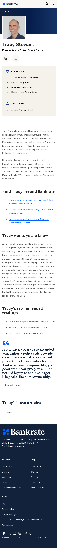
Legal (4, 504)
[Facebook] (3, 533)
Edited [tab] (8, 412)
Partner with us (37, 487)
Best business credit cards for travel (26, 333)
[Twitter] (9, 533)
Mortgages (7, 466)
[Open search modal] (47, 4)
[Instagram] (14, 533)
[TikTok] (30, 533)
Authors (5, 11)
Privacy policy (8, 509)
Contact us (35, 482)
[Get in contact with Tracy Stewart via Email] (15, 58)
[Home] (12, 3)
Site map (35, 472)
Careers (34, 477)
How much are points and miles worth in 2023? (32, 321)
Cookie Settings (9, 514)
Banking (5, 472)
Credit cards (7, 477)
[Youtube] (25, 533)
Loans (4, 482)
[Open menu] (53, 4)
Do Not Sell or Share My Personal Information (22, 520)
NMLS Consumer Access (43, 439)
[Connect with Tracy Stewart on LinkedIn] (6, 58)
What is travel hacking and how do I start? (29, 327)
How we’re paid (37, 466)
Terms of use (7, 525)
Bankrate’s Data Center (12, 487)
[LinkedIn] (20, 533)
